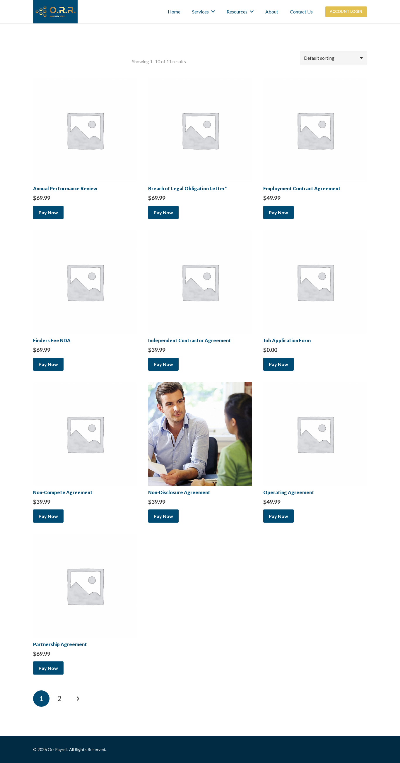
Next (78, 698)
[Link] (55, 11)
